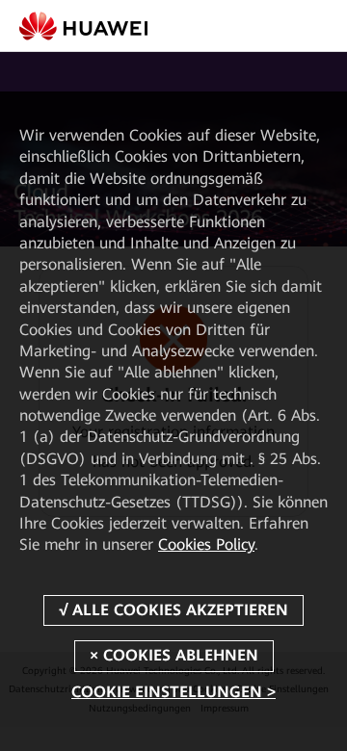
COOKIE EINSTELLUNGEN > (173, 692)
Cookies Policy (206, 544)
